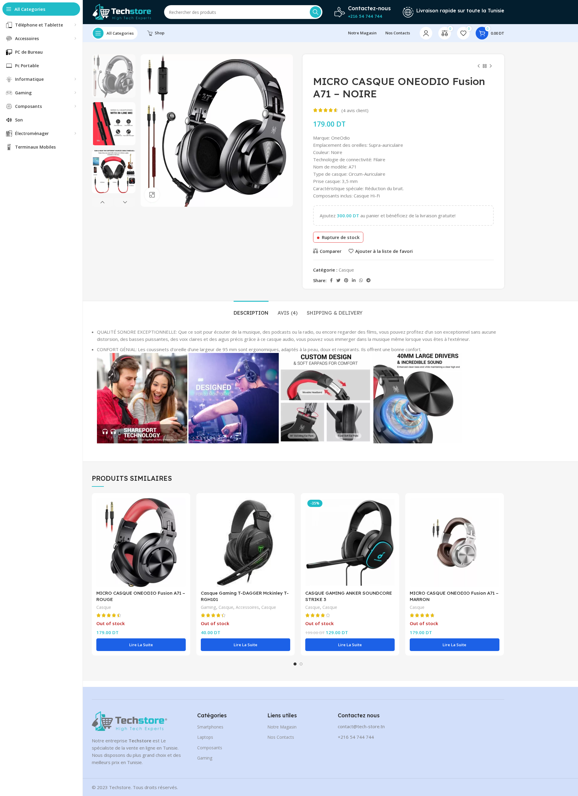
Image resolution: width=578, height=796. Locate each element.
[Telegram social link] (368, 280)
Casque (346, 270)
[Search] (315, 12)
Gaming (208, 607)
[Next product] (491, 66)
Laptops (205, 737)
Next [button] (124, 202)
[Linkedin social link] (353, 280)
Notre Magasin (282, 727)
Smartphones (210, 727)
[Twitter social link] (338, 280)
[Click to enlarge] (152, 194)
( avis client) (354, 110)
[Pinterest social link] (346, 280)
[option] (113, 76)
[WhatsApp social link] (361, 280)
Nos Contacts (280, 737)
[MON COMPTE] (426, 33)
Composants (209, 747)
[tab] (251, 310)
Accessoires (247, 607)
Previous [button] (102, 202)
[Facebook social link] (331, 280)
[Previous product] (479, 66)
